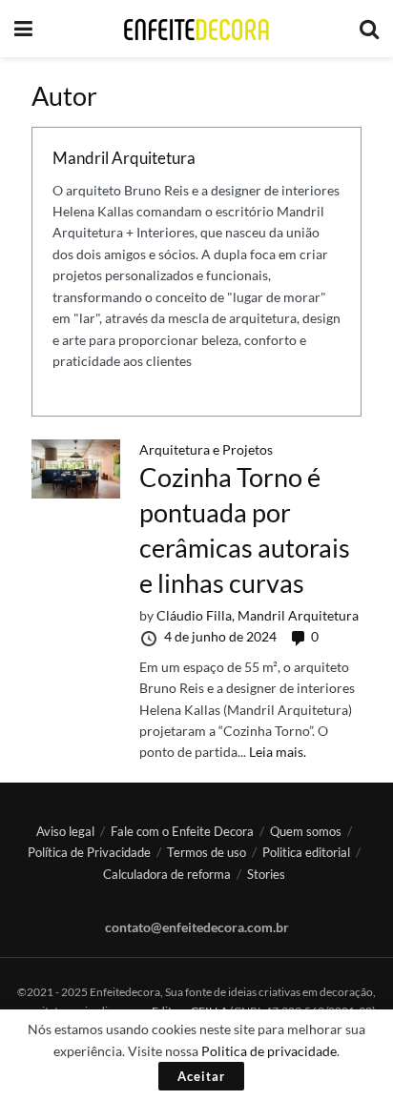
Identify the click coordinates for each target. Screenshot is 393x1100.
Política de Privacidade (89, 852)
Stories (266, 874)
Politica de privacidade (269, 1051)
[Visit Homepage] (196, 29)
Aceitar (201, 1076)
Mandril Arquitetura (124, 158)
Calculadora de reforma (167, 874)
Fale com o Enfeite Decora (182, 831)
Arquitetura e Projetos (206, 449)
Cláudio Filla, (197, 615)
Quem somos (305, 831)
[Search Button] (369, 28)
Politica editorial (306, 852)
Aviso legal (65, 831)
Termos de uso (206, 852)
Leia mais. (277, 752)
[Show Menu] (23, 28)
